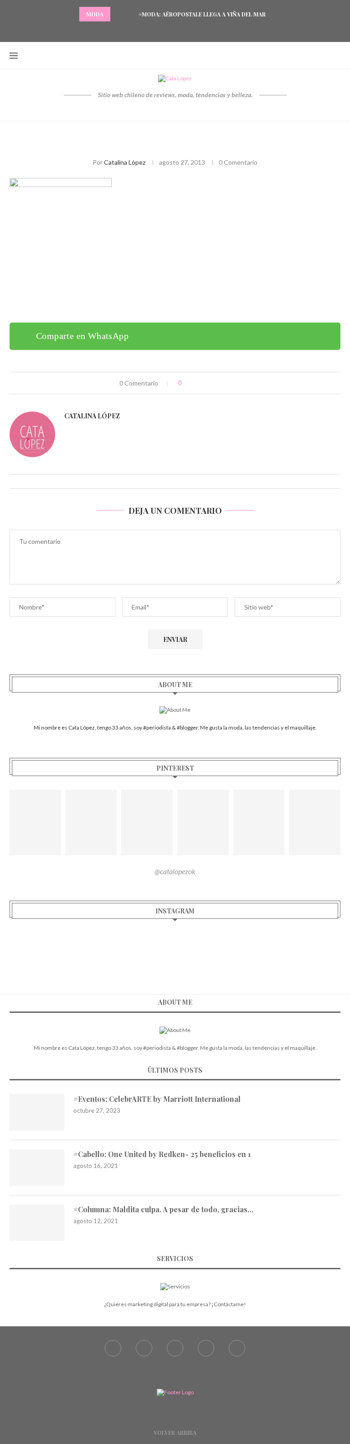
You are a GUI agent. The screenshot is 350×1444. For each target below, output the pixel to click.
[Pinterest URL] (35, 822)
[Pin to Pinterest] (216, 383)
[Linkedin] (198, 29)
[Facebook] (152, 29)
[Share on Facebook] (197, 383)
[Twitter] (163, 29)
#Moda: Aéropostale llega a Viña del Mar (202, 14)
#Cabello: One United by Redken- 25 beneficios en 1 (162, 1154)
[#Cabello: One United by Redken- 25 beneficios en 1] (37, 1167)
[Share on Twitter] (207, 383)
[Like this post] (186, 383)
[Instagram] (175, 29)
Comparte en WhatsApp (82, 336)
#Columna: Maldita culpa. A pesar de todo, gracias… (163, 1209)
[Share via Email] (226, 383)
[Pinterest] (186, 29)
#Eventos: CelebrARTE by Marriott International (157, 1099)
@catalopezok (175, 871)
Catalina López (124, 162)
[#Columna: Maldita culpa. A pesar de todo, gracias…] (37, 1222)
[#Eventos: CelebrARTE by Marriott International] (37, 1112)
